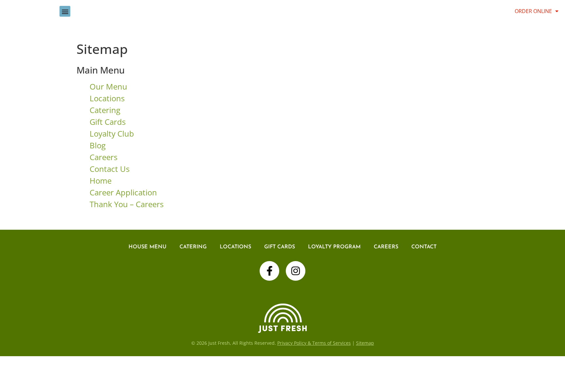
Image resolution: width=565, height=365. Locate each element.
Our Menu (108, 86)
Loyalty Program (334, 247)
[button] (65, 11)
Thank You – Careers (126, 204)
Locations (107, 98)
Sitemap (365, 343)
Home (100, 180)
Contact (424, 247)
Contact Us (109, 168)
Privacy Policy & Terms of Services (314, 343)
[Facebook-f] (269, 271)
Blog (98, 145)
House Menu (147, 247)
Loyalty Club (112, 133)
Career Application (123, 192)
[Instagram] (295, 271)
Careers (103, 157)
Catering (105, 110)
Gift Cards (108, 121)
